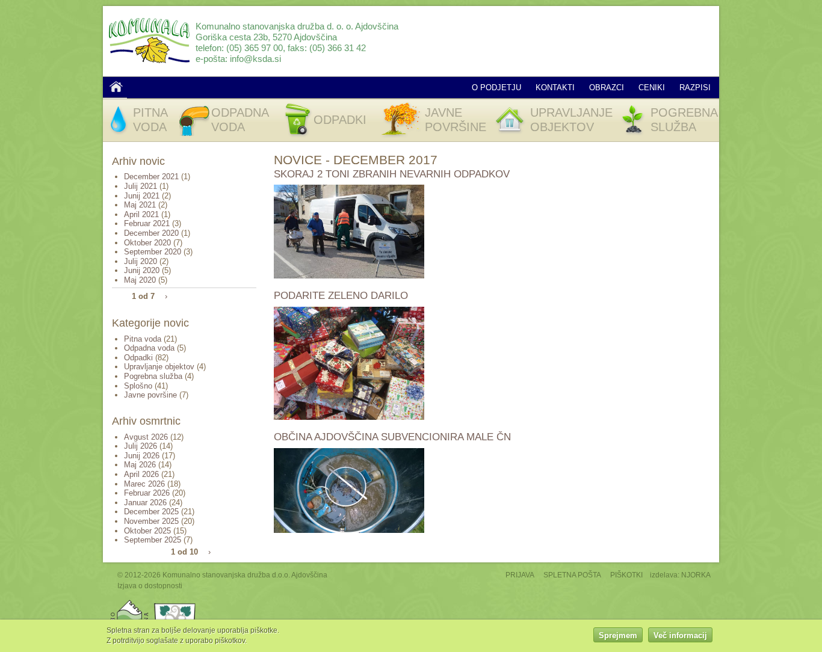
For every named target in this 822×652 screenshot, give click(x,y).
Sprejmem (618, 635)
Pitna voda (142, 338)
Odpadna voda (149, 347)
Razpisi (695, 87)
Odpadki (138, 357)
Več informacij (680, 635)
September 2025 (152, 539)
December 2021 (151, 176)
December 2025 (151, 511)
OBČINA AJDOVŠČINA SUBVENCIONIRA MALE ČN (392, 437)
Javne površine (150, 394)
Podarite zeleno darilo (341, 295)
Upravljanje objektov (159, 366)
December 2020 (151, 233)
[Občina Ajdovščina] (129, 602)
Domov (116, 86)
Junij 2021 (141, 195)
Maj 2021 (140, 204)
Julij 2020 (140, 261)
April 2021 (141, 214)
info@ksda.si (255, 59)
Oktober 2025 (147, 530)
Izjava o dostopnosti (149, 585)
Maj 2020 (140, 279)
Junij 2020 (141, 270)
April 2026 (141, 474)
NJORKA (696, 575)
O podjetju (496, 87)
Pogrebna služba (153, 376)
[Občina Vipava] (175, 602)
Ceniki (651, 87)
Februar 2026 (147, 492)
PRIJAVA (519, 575)
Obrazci (606, 87)
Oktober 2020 (147, 242)
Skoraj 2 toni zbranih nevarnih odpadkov (392, 174)
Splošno (138, 385)
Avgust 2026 (146, 436)
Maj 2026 (140, 464)
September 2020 (152, 251)
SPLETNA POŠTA (572, 575)
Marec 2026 (144, 483)
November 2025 (151, 521)
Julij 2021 (140, 186)
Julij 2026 (140, 446)
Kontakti (555, 87)
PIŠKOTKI (626, 575)
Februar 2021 (147, 223)
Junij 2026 (141, 455)
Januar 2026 (145, 502)
